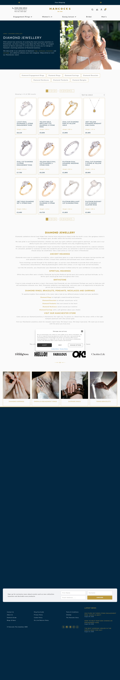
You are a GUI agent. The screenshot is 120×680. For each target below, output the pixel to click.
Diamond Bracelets (90, 75)
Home (5, 33)
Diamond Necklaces (41, 80)
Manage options (75, 345)
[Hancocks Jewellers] (60, 10)
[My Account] (101, 9)
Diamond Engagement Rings (33, 75)
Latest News (90, 608)
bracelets (49, 51)
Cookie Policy (55, 348)
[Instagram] (73, 626)
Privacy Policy (64, 348)
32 (65, 91)
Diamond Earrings (72, 75)
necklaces (42, 51)
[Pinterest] (70, 626)
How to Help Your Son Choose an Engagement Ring (98, 622)
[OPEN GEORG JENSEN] (75, 17)
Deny (60, 345)
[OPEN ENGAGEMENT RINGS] (31, 17)
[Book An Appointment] (97, 10)
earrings (6, 53)
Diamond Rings (54, 75)
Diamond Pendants (60, 80)
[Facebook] (66, 626)
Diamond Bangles (79, 80)
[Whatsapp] (77, 626)
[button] (82, 331)
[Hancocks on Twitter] (63, 626)
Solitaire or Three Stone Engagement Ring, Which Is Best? (100, 614)
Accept (44, 345)
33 (69, 91)
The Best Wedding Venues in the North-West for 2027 (97, 629)
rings (36, 51)
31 (61, 91)
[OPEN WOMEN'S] (51, 17)
